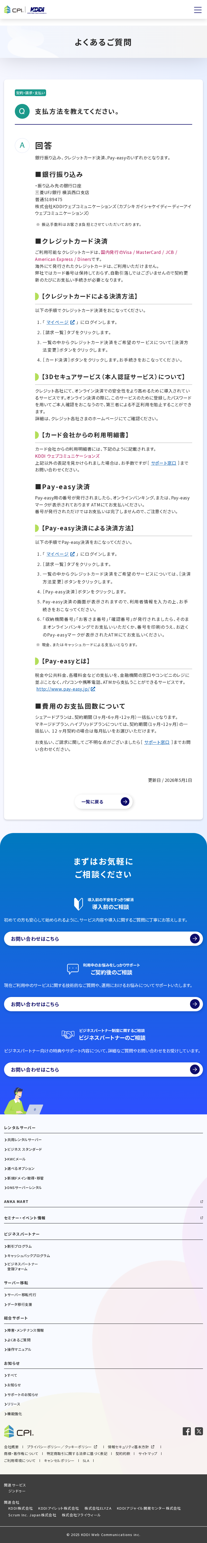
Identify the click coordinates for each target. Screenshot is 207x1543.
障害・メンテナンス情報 (25, 1330)
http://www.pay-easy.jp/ (62, 688)
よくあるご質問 (19, 1340)
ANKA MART (16, 1201)
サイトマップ (147, 1453)
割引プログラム (19, 1246)
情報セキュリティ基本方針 (128, 1446)
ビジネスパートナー (22, 1234)
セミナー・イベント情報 (25, 1217)
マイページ (58, 322)
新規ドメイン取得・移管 (25, 1178)
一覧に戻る (92, 801)
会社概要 (11, 1446)
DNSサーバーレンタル (24, 1187)
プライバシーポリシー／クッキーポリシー (59, 1446)
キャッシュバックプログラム (28, 1255)
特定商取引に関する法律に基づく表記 (77, 1453)
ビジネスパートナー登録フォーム (22, 1266)
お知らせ (12, 1363)
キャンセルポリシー (59, 1460)
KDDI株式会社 (20, 1508)
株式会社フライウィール (81, 1514)
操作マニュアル (19, 1349)
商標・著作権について (21, 1453)
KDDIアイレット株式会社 (58, 1508)
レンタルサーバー (20, 1127)
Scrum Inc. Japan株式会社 (32, 1514)
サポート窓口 (164, 463)
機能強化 (14, 1413)
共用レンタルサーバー (24, 1139)
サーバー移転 (16, 1282)
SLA (86, 1460)
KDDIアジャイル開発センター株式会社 (149, 1508)
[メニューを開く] (198, 10)
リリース (13, 1404)
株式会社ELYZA (98, 1508)
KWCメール (16, 1159)
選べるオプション (20, 1168)
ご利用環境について (20, 1460)
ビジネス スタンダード (24, 1149)
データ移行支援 (19, 1304)
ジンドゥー (17, 1490)
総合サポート (16, 1318)
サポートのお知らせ (23, 1394)
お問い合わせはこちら (35, 938)
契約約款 (123, 1453)
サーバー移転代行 (21, 1294)
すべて (12, 1375)
